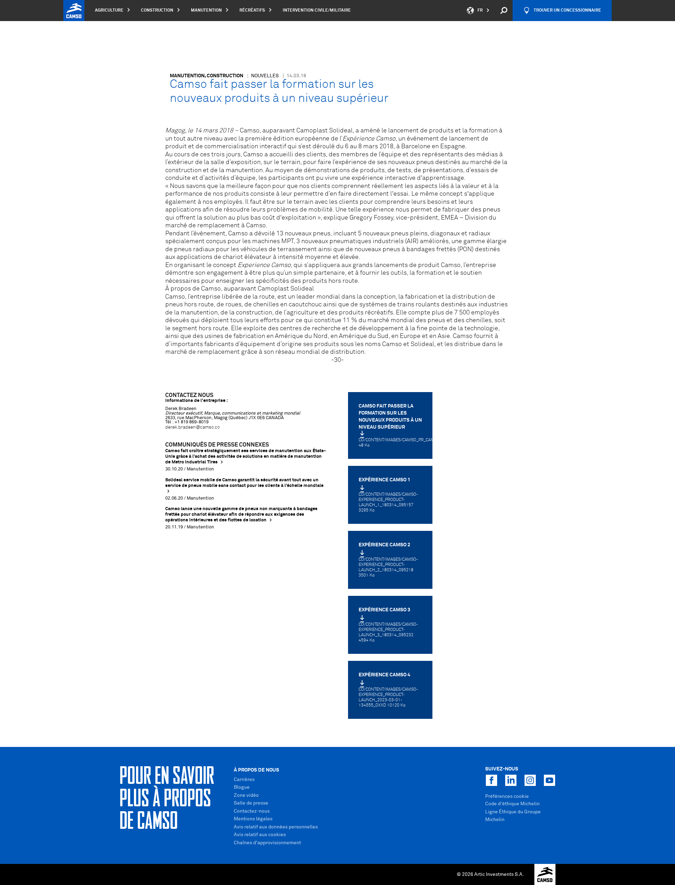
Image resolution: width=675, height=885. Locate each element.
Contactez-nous (252, 811)
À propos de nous (256, 770)
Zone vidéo (246, 795)
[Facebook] (491, 780)
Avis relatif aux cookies (260, 834)
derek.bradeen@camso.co (192, 427)
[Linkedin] (510, 780)
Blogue (242, 787)
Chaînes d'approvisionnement (267, 842)
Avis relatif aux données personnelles (276, 827)
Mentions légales (253, 818)
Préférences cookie (507, 796)
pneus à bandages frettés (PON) (428, 249)
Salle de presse (251, 803)
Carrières (244, 779)
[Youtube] (549, 780)
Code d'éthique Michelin (512, 803)
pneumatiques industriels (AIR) (373, 241)
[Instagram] (530, 780)
